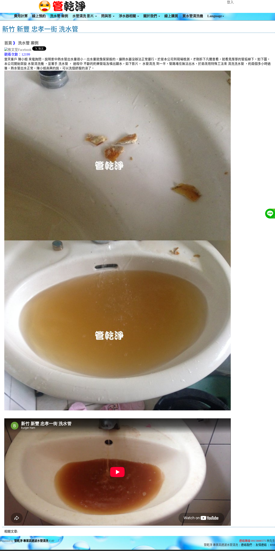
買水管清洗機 (192, 16)
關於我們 (150, 16)
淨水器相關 (128, 16)
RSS (272, 544)
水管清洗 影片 (83, 16)
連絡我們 (246, 544)
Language (214, 16)
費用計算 (21, 16)
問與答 (106, 16)
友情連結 (261, 544)
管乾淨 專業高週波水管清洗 (31, 540)
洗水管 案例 (59, 16)
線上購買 (171, 16)
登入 (230, 2)
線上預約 (39, 16)
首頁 (8, 43)
